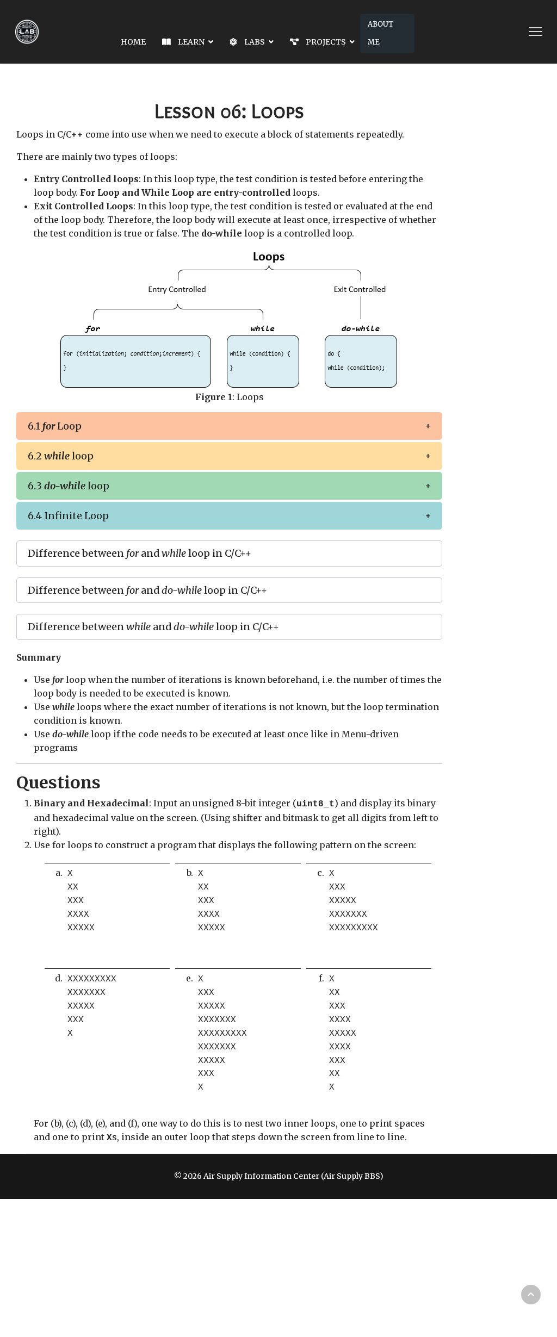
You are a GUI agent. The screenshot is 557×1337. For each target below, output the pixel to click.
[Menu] (535, 31)
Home (133, 42)
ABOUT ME (381, 33)
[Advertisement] (290, 1267)
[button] (229, 426)
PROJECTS (325, 42)
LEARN (190, 42)
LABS (254, 42)
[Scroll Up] (531, 1294)
